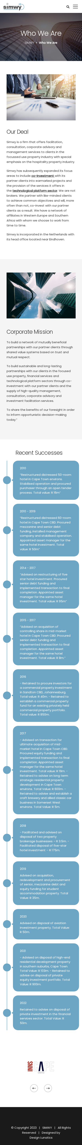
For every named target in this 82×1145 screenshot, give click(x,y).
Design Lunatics (41, 1137)
